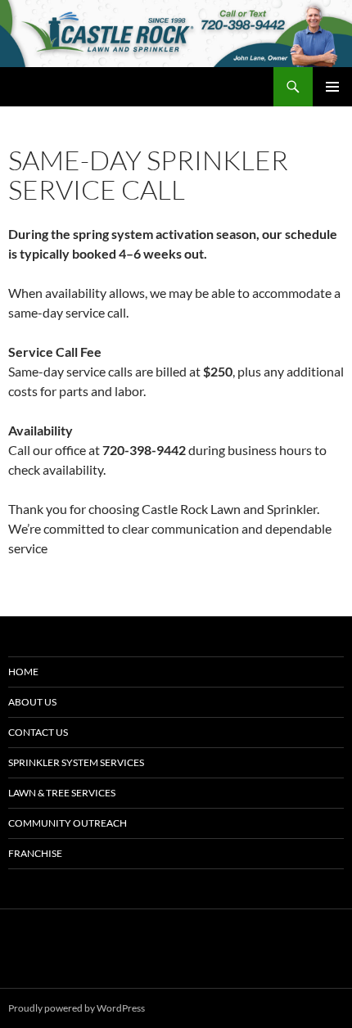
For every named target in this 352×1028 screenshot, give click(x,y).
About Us (32, 702)
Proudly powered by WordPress (76, 1008)
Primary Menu (332, 86)
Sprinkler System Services (76, 762)
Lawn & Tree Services (61, 793)
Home (23, 671)
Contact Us (38, 732)
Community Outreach (67, 823)
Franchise (35, 853)
